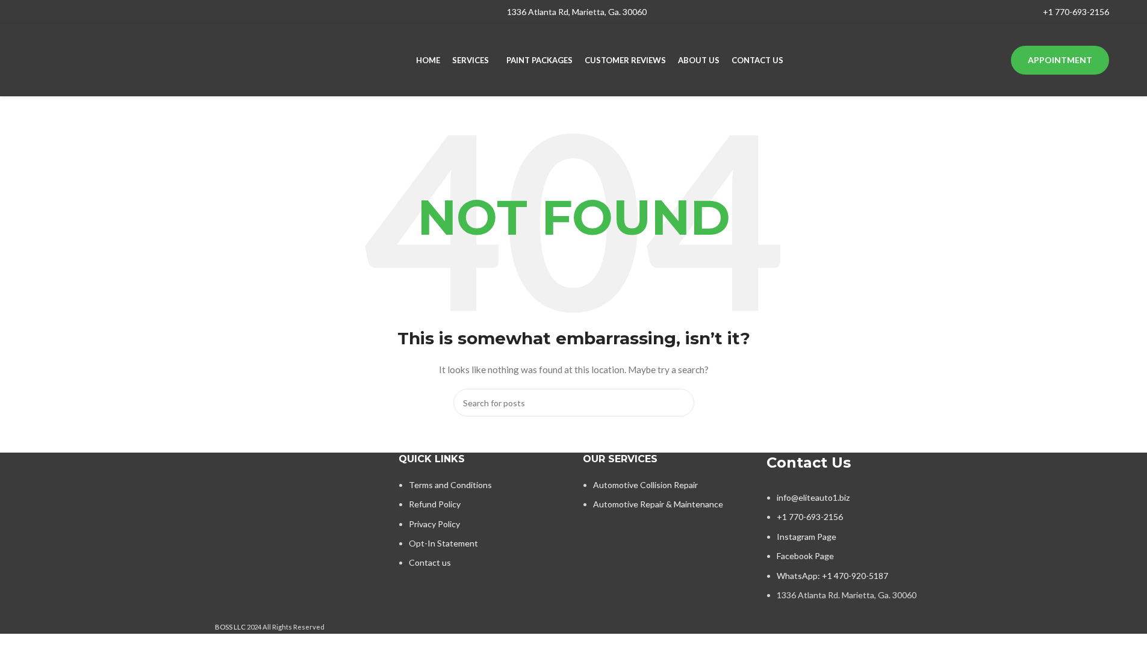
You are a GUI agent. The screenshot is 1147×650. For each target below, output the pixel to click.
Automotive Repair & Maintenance (658, 504)
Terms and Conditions (450, 485)
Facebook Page (805, 556)
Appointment (1060, 60)
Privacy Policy (434, 524)
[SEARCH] (680, 402)
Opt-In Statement (443, 543)
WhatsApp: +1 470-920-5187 (832, 576)
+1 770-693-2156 (1076, 12)
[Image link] (298, 488)
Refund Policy (435, 504)
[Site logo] (113, 59)
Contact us (430, 562)
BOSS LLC (230, 627)
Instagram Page (806, 536)
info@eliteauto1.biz (813, 497)
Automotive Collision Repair (645, 485)
